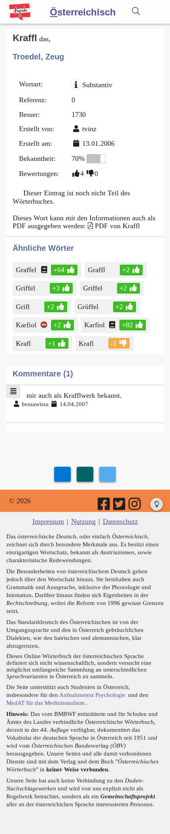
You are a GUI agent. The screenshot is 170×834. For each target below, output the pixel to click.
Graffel (26, 270)
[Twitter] (120, 507)
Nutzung (83, 521)
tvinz (89, 129)
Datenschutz (120, 521)
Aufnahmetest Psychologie (92, 694)
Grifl (23, 307)
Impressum (48, 521)
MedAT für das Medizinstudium (45, 702)
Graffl (97, 270)
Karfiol (26, 325)
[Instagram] (135, 507)
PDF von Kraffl (117, 226)
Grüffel (87, 307)
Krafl (23, 343)
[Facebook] (104, 507)
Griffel (25, 288)
